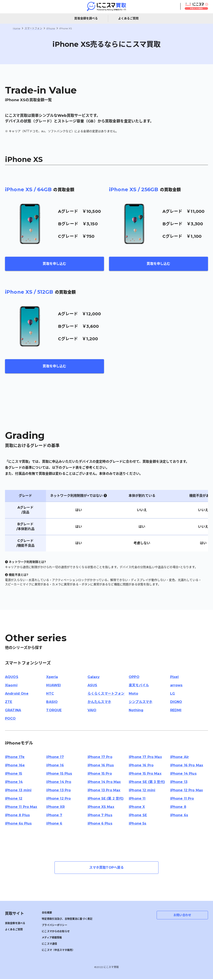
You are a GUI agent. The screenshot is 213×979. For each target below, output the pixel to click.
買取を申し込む (54, 264)
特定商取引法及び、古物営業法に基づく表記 (67, 918)
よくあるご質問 (128, 18)
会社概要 (47, 912)
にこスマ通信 (49, 943)
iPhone (50, 28)
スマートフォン (33, 28)
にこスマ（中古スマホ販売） (58, 950)
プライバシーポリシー (54, 925)
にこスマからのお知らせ (56, 931)
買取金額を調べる (86, 18)
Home (16, 28)
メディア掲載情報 (52, 937)
